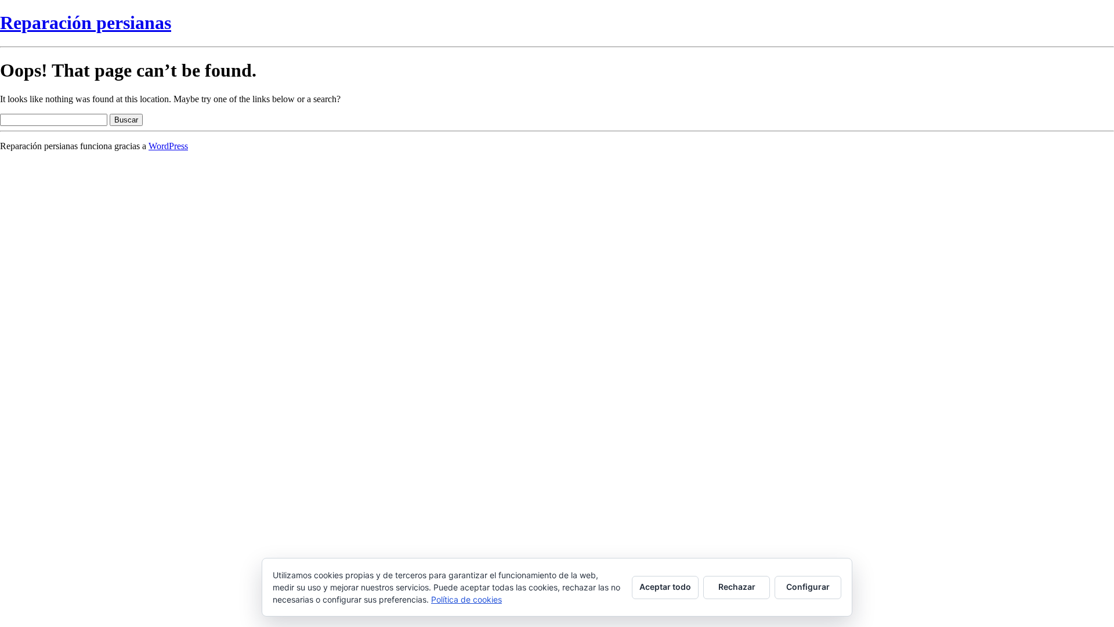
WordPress (168, 146)
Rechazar (736, 587)
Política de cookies (466, 599)
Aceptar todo (665, 587)
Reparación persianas (85, 22)
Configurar (808, 587)
